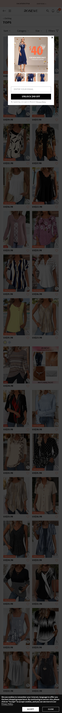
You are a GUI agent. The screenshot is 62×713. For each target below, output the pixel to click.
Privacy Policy (7, 704)
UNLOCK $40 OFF (31, 96)
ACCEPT (30, 709)
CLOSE (51, 709)
